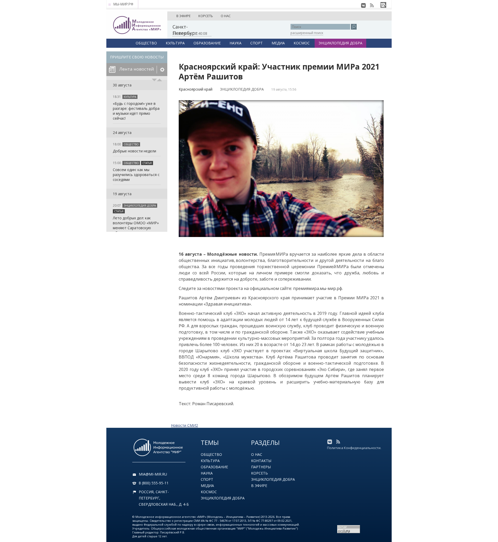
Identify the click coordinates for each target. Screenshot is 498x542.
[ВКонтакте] (363, 5)
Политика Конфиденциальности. (354, 447)
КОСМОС (302, 42)
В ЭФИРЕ (183, 15)
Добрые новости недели (134, 150)
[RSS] (371, 5)
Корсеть (259, 473)
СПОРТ (256, 42)
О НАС (226, 15)
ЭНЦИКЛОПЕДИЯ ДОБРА (340, 42)
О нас (256, 454)
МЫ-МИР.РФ (123, 4)
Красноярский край (195, 89)
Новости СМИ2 (184, 425)
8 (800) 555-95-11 (154, 482)
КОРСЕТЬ (205, 15)
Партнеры (261, 466)
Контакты (261, 460)
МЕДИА (278, 42)
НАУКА (235, 42)
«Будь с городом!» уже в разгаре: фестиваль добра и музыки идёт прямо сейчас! (136, 111)
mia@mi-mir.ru (153, 474)
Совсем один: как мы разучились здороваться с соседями (136, 174)
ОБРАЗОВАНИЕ (207, 42)
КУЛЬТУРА (175, 42)
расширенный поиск (306, 33)
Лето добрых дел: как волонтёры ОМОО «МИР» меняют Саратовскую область (136, 225)
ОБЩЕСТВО (146, 42)
